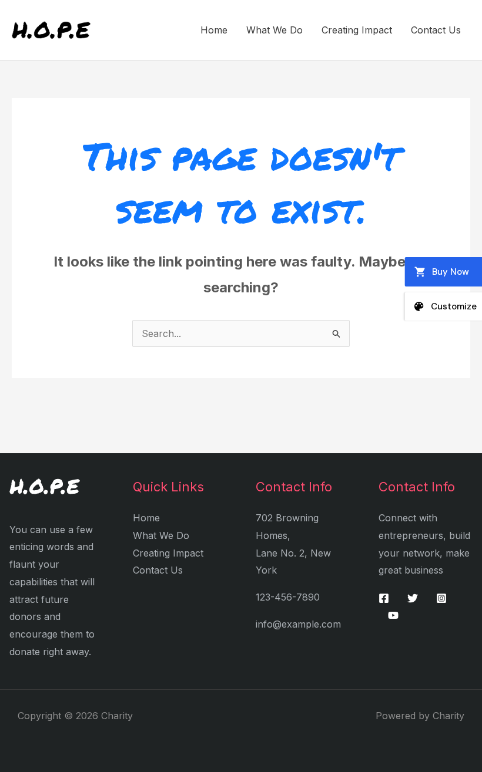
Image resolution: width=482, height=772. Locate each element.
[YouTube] (393, 615)
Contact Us (436, 30)
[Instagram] (441, 598)
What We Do (274, 30)
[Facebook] (384, 598)
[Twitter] (412, 598)
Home (213, 30)
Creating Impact (357, 30)
